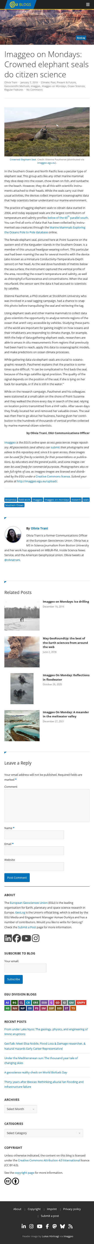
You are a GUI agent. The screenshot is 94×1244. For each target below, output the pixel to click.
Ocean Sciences (76, 86)
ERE (35, 1002)
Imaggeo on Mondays (54, 86)
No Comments (34, 89)
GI (64, 1002)
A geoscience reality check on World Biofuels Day (35, 1072)
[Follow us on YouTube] (26, 938)
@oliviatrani (12, 560)
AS (7, 1002)
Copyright (34, 1209)
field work (24, 499)
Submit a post (50, 1216)
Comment (10, 787)
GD (58, 1002)
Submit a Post (27, 927)
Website (9, 860)
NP (23, 1008)
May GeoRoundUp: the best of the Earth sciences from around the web (65, 642)
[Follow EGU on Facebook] (47, 1226)
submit (55, 447)
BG (14, 1002)
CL (21, 1002)
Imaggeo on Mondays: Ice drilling (66, 601)
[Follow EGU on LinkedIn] (24, 1226)
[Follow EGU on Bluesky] (62, 1226)
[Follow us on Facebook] (16, 938)
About (17, 1209)
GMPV (81, 1002)
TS (73, 1008)
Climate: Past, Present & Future (58, 82)
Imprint (52, 1209)
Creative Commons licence (53, 476)
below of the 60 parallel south (68, 218)
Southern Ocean (14, 505)
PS (36, 1008)
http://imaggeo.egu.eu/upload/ (37, 481)
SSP (51, 1008)
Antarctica (10, 499)
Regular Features (13, 89)
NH (15, 1008)
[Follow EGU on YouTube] (39, 1226)
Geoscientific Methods (17, 86)
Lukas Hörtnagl (50, 1236)
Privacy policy (72, 1209)
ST (66, 1008)
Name (8, 828)
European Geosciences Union (29, 903)
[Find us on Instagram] (35, 938)
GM (71, 1002)
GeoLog (20, 912)
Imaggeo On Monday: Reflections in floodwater (66, 677)
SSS (59, 1008)
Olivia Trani (10, 82)
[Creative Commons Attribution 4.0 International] (7, 1184)
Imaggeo (35, 86)
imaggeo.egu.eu (46, 162)
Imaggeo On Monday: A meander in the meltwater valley (66, 714)
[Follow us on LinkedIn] (8, 938)
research (76, 499)
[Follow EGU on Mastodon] (54, 1226)
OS (30, 1008)
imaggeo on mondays (57, 499)
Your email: (11, 961)
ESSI (44, 1002)
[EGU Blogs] (20, 8)
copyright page (24, 1173)
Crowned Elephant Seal (23, 159)
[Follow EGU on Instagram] (31, 1226)
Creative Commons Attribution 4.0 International (49, 1160)
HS (7, 1008)
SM (44, 1008)
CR (28, 1002)
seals (86, 499)
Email (7, 844)
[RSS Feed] (70, 1226)
